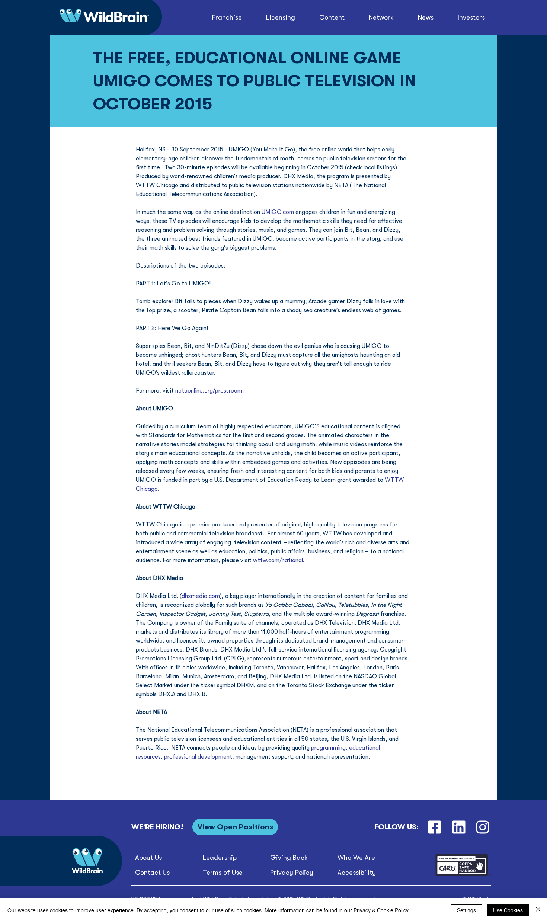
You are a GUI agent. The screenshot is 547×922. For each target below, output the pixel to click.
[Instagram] (482, 827)
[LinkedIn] (458, 827)
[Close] (538, 910)
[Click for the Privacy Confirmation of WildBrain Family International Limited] (463, 875)
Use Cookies (508, 910)
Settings (466, 910)
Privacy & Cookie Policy (381, 910)
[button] (332, 18)
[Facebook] (434, 827)
